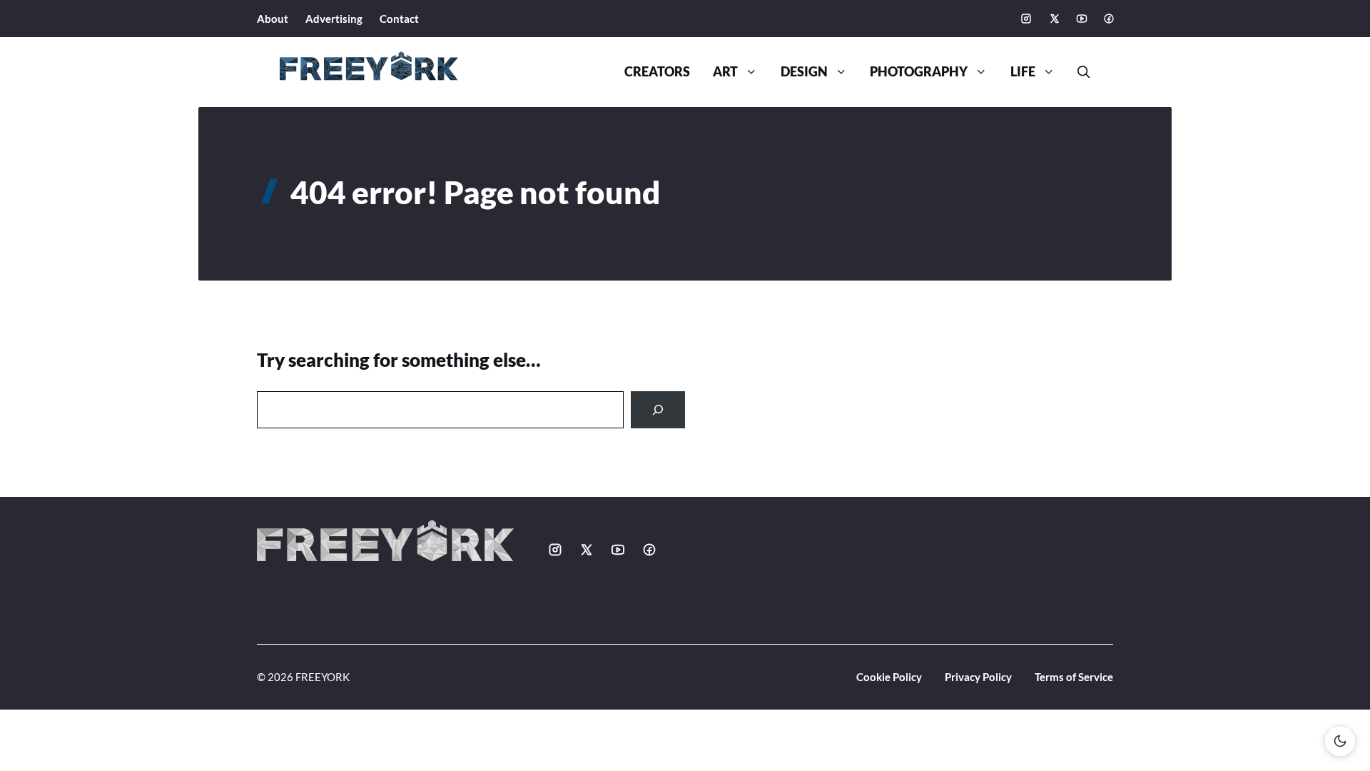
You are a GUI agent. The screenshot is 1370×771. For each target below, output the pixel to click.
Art (725, 71)
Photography (919, 71)
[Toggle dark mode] (1340, 741)
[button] (1078, 72)
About (272, 18)
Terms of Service (1074, 676)
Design (804, 71)
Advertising (333, 18)
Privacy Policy (978, 676)
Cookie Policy (889, 676)
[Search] (658, 409)
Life (1022, 71)
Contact (399, 18)
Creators (657, 71)
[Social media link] (1026, 18)
